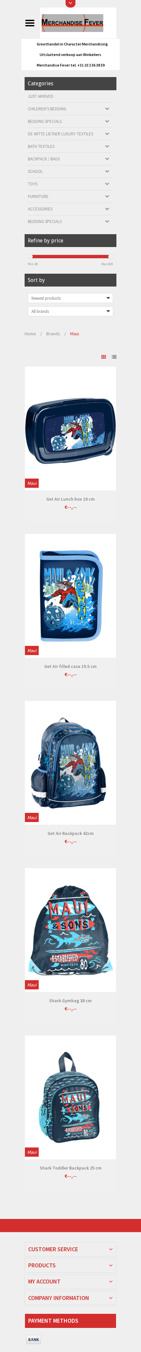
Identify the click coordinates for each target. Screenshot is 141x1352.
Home (30, 334)
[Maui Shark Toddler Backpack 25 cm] (70, 1097)
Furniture (38, 196)
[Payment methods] (33, 1340)
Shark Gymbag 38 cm (70, 1001)
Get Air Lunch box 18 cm (70, 499)
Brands (53, 334)
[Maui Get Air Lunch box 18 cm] (70, 428)
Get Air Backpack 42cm (71, 833)
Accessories (40, 209)
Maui (74, 334)
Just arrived (40, 96)
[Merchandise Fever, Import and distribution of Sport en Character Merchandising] (78, 23)
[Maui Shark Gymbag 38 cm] (70, 930)
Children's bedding (47, 109)
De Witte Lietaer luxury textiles (60, 134)
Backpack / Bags (44, 159)
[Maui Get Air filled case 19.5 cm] (70, 596)
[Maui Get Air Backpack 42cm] (70, 763)
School (35, 171)
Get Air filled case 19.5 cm (70, 666)
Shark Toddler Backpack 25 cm (71, 1168)
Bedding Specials (45, 121)
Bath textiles (41, 146)
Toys (32, 184)
